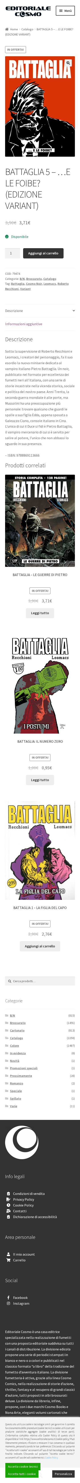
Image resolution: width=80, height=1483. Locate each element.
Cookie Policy (23, 1205)
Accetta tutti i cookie (22, 1474)
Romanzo (16, 1083)
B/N (22, 279)
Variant (25, 289)
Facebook (20, 1297)
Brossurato (34, 279)
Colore (14, 1046)
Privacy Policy (23, 1199)
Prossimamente (21, 1076)
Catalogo (27, 29)
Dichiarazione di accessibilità (35, 1217)
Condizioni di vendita (29, 1193)
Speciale (16, 1091)
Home (14, 29)
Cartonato (17, 1030)
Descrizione (14, 310)
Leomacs (50, 284)
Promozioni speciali (24, 1068)
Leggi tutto (40, 613)
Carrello (19, 1260)
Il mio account (24, 1254)
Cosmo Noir (34, 284)
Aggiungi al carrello (43, 253)
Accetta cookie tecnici (23, 1466)
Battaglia (17, 284)
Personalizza (63, 1474)
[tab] (40, 311)
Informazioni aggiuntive (23, 324)
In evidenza (18, 1053)
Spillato (15, 1098)
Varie (13, 1106)
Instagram (21, 1303)
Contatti (19, 1211)
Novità (14, 1061)
